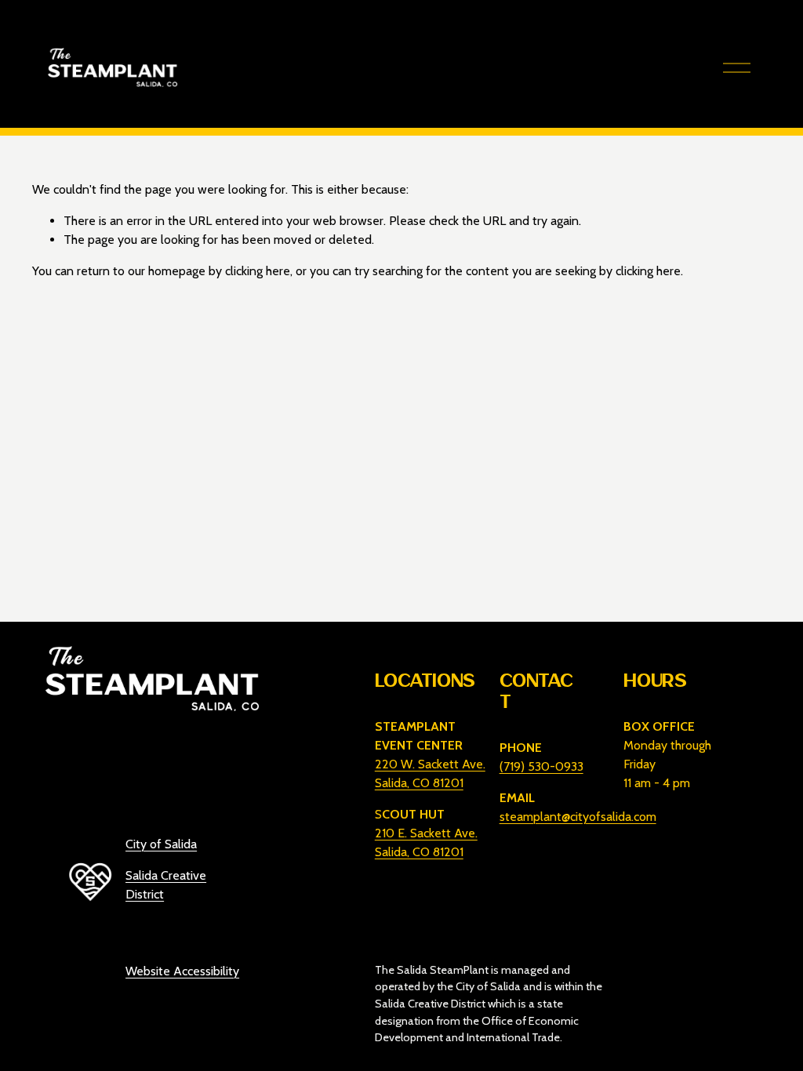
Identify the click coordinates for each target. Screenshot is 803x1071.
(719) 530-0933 (541, 766)
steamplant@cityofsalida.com (578, 816)
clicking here (257, 270)
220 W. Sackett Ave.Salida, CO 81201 (430, 773)
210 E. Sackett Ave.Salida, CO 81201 (426, 842)
